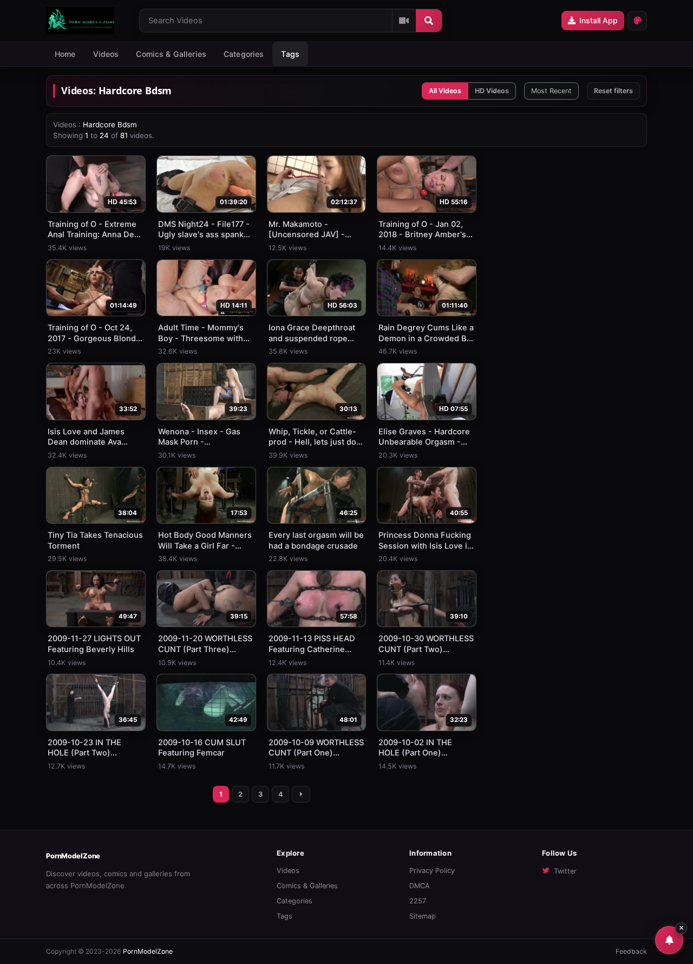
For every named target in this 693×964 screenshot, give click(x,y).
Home (65, 53)
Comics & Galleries (171, 53)
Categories (244, 53)
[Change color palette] (637, 20)
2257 (417, 901)
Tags (284, 916)
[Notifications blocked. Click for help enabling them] (669, 940)
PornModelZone (73, 856)
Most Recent (551, 91)
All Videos (445, 91)
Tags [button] (290, 53)
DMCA (419, 886)
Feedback (631, 951)
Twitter (565, 871)
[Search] (429, 20)
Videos (106, 53)
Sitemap (422, 916)
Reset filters (613, 91)
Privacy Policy (432, 871)
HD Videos (492, 91)
